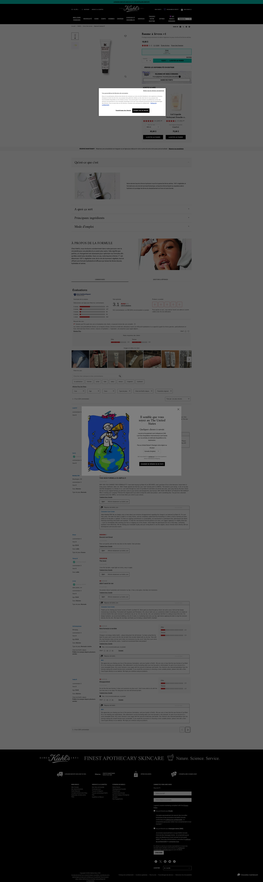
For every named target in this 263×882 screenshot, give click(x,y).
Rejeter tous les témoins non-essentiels (153, 90)
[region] (132, 102)
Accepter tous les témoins (140, 110)
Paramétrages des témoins (123, 110)
